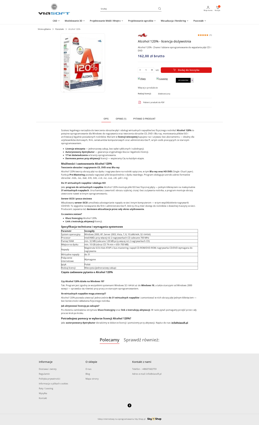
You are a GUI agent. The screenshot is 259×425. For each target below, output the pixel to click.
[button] (56, 21)
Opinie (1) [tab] (121, 118)
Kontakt (43, 398)
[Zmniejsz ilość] (140, 70)
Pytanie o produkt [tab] (144, 118)
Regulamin (44, 373)
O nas (88, 369)
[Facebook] (129, 405)
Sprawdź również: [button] (141, 340)
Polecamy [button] (109, 340)
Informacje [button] (45, 362)
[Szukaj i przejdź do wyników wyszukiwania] (159, 9)
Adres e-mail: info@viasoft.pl (147, 373)
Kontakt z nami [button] (141, 362)
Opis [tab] (106, 118)
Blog (88, 373)
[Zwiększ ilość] (152, 70)
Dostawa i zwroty (48, 369)
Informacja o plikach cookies (53, 383)
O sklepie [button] (91, 362)
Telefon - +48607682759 (144, 369)
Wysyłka (43, 393)
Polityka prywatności (49, 378)
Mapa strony (92, 378)
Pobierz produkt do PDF (153, 102)
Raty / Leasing (46, 388)
